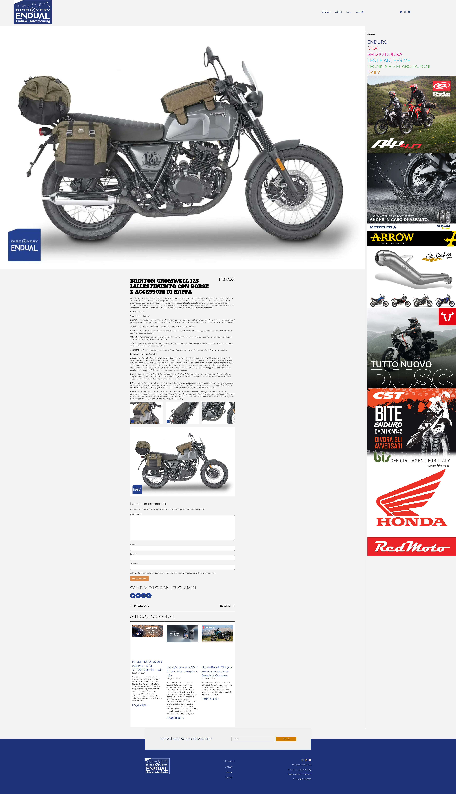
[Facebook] (401, 12)
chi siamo (326, 12)
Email (133, 554)
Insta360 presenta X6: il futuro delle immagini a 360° (182, 671)
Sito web (134, 563)
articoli (338, 12)
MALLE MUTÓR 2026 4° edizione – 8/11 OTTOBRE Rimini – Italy (147, 665)
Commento (136, 514)
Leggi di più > (141, 705)
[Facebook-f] (302, 760)
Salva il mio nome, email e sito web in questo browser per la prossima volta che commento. (173, 573)
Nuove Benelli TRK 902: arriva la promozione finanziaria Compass (217, 671)
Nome (133, 544)
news (349, 12)
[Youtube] (409, 12)
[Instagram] (405, 12)
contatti (359, 12)
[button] (132, 595)
